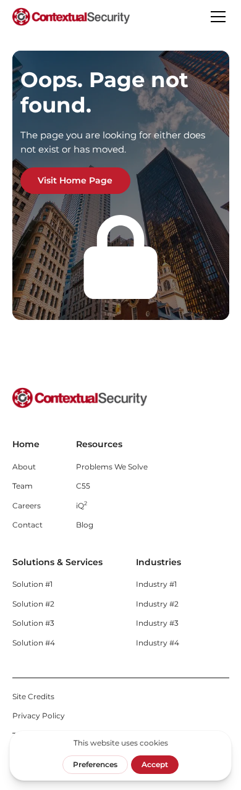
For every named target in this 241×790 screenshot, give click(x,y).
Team (22, 485)
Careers (26, 505)
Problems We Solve (112, 466)
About (24, 466)
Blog (84, 524)
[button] (216, 17)
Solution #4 (33, 642)
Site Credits (33, 696)
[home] (71, 16)
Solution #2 (33, 603)
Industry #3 (157, 623)
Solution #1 (32, 584)
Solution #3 (33, 623)
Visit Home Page (75, 180)
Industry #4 (157, 642)
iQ (81, 505)
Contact (27, 524)
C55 (83, 485)
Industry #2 (157, 603)
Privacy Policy (38, 715)
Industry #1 (156, 584)
